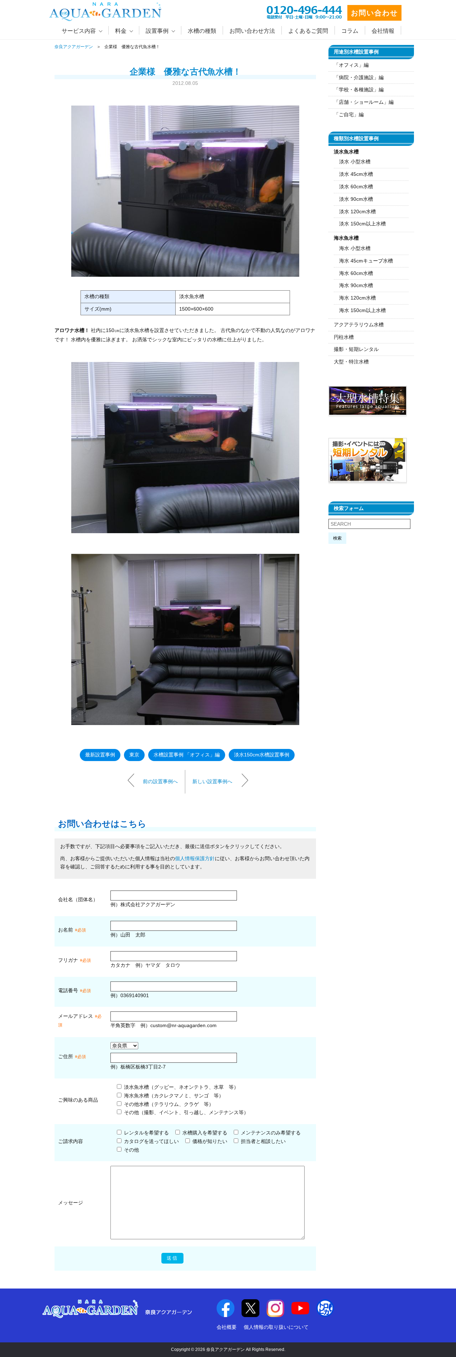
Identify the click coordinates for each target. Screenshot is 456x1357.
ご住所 (72, 1056)
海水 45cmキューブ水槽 (366, 261)
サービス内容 (79, 31)
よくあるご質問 (308, 31)
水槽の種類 (202, 31)
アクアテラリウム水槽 (359, 324)
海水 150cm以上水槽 (362, 310)
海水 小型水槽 (354, 248)
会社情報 (383, 31)
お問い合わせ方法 (252, 31)
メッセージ (70, 1202)
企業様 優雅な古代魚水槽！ (185, 71)
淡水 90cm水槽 (356, 199)
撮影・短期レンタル (356, 349)
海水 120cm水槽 (357, 298)
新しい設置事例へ (212, 781)
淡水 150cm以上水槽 (362, 223)
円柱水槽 (344, 337)
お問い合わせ (374, 13)
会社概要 (227, 1327)
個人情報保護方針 (195, 858)
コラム (349, 31)
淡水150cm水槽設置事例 (261, 754)
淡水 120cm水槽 (357, 211)
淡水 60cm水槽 (356, 186)
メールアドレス (75, 1016)
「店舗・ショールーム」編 (364, 102)
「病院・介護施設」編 (359, 77)
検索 (337, 538)
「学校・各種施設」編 (359, 89)
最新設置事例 (100, 754)
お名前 (65, 930)
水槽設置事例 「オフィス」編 (187, 754)
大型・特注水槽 (351, 361)
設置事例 (157, 31)
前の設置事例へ (160, 781)
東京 (134, 754)
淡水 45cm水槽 (356, 174)
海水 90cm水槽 (356, 285)
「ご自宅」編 (349, 114)
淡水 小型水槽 (354, 161)
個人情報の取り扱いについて (276, 1327)
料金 (120, 31)
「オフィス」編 (351, 65)
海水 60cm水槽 (356, 273)
